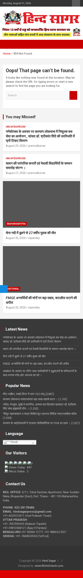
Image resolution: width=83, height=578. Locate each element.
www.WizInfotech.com (49, 566)
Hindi (14, 442)
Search (73, 95)
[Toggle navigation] (8, 44)
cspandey (34, 238)
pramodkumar (37, 145)
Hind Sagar (49, 560)
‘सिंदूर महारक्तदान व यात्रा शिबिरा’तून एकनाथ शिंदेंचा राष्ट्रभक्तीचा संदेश (40, 414)
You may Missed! (21, 117)
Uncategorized (15, 126)
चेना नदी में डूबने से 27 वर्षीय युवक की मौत (31, 233)
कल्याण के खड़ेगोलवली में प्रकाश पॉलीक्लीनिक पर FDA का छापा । (36, 423)
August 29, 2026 (16, 145)
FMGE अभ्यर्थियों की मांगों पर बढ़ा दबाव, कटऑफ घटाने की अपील (36, 363)
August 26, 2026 (16, 238)
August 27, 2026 (16, 172)
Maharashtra (16, 223)
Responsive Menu (76, 3)
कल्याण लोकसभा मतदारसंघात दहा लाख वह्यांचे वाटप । (30, 399)
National (13, 288)
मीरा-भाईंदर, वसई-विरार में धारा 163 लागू (24, 394)
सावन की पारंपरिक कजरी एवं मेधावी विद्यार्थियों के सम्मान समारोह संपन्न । (39, 349)
